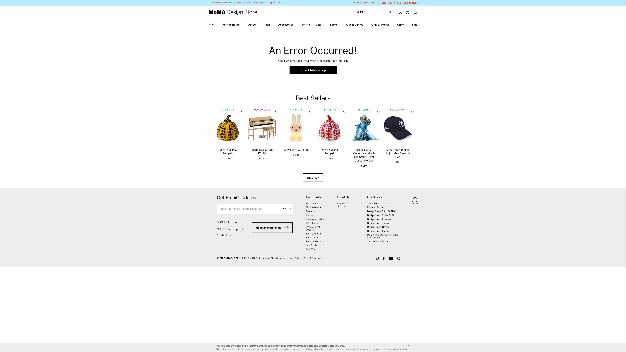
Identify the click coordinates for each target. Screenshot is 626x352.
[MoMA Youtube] (391, 259)
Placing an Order (315, 219)
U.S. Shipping (313, 223)
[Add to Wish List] (243, 111)
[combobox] (372, 12)
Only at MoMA (380, 24)
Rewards (310, 211)
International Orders (313, 228)
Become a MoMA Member (364, 3)
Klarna (309, 215)
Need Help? (386, 3)
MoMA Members (315, 207)
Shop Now (313, 177)
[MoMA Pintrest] (399, 259)
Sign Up (287, 209)
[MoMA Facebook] (384, 259)
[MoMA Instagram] (377, 259)
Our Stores (374, 197)
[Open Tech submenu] (271, 24)
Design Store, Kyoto (378, 231)
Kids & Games (354, 24)
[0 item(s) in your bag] (415, 12)
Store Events (374, 203)
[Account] (400, 13)
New (211, 24)
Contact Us (224, 235)
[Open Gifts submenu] (405, 24)
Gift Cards (311, 245)
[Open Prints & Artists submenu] (323, 24)
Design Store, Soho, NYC (380, 215)
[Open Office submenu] (257, 24)
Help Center (312, 203)
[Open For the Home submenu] (241, 24)
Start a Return (313, 233)
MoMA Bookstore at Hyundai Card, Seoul (382, 236)
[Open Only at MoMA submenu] (390, 24)
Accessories (285, 24)
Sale (414, 24)
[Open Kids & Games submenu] (364, 24)
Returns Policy (313, 241)
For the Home (231, 24)
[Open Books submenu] (339, 24)
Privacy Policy (294, 258)
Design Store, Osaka (378, 227)
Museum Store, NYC (378, 207)
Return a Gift (313, 237)
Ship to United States (406, 3)
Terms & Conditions (312, 258)
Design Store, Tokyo (378, 223)
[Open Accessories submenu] (295, 24)
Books (333, 24)
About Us (343, 197)
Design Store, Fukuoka (379, 219)
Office (252, 24)
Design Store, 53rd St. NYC (381, 211)
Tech (267, 24)
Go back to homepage (313, 70)
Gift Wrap (311, 249)
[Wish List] (407, 13)
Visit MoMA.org (227, 258)
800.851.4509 (227, 222)
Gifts (400, 24)
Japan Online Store (377, 241)
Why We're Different (342, 204)
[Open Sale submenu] (419, 24)
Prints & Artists (311, 24)
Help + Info (313, 197)
